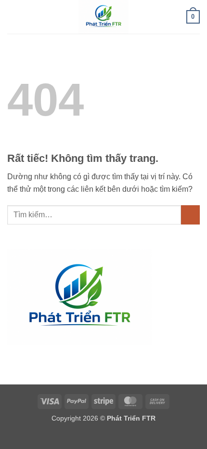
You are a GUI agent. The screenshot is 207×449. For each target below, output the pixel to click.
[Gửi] (190, 214)
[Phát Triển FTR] (103, 17)
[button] (13, 16)
